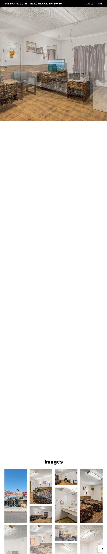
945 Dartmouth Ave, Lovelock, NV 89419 (33, 3)
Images (89, 4)
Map (100, 4)
